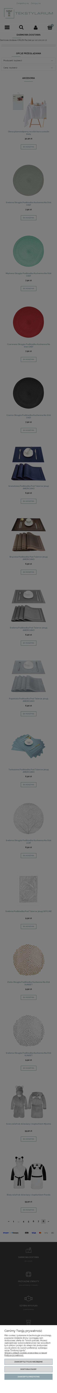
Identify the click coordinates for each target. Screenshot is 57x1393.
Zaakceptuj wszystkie (29, 1377)
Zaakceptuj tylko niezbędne (28, 1362)
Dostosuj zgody (28, 1369)
